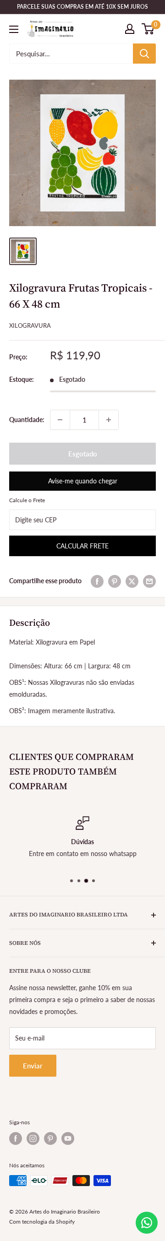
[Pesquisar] (144, 53)
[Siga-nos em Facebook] (15, 1138)
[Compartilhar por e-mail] (149, 580)
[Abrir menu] (13, 29)
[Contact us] (147, 1223)
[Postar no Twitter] (132, 580)
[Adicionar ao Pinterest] (114, 580)
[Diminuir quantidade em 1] (60, 419)
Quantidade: (26, 419)
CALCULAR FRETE (82, 546)
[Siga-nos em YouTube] (67, 1138)
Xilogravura (30, 325)
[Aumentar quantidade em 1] (108, 419)
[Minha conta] (129, 29)
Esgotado (82, 454)
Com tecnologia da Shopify (42, 1221)
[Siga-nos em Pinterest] (50, 1138)
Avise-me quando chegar (82, 481)
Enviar (33, 1066)
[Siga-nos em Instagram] (33, 1138)
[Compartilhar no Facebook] (97, 580)
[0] (148, 28)
